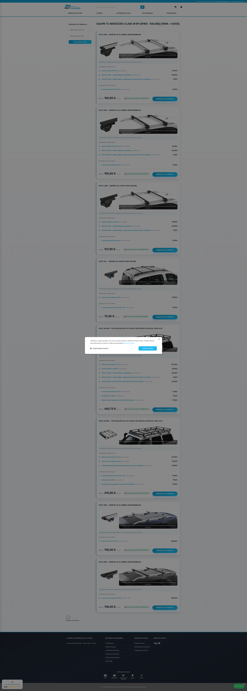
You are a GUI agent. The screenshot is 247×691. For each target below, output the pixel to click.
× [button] (159, 339)
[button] (99, 348)
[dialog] (123, 345)
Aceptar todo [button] (147, 348)
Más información (129, 343)
